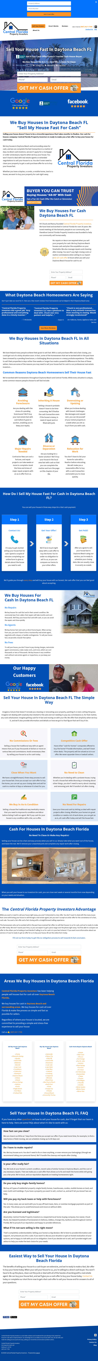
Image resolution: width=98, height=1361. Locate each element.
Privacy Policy (92, 1339)
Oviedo (81, 1053)
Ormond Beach (49, 1093)
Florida (18, 1054)
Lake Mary (49, 1069)
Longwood (49, 1076)
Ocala (49, 1087)
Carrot (38, 1353)
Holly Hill (49, 1059)
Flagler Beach (18, 1089)
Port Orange (81, 1059)
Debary (18, 1078)
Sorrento (81, 1068)
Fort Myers (18, 1091)
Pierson (81, 1057)
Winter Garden (81, 1087)
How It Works (54, 26)
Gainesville (49, 1054)
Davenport (18, 1074)
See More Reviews (48, 328)
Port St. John (81, 1061)
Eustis (18, 1087)
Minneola (49, 1078)
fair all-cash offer (60, 257)
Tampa (81, 1076)
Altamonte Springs (17, 1056)
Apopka (18, 1059)
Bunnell (18, 1065)
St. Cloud (81, 1070)
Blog (95, 1345)
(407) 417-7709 (86, 27)
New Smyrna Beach (49, 1082)
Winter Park (80, 1091)
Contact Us (89, 29)
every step (28, 580)
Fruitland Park (18, 1093)
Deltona (18, 1084)
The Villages (81, 1081)
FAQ (95, 29)
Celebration (17, 1071)
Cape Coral (18, 1067)
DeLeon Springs (18, 1082)
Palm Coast (81, 1055)
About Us (36, 30)
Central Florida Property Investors (77, 223)
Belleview (18, 1063)
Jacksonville (49, 1061)
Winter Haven (81, 1089)
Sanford (81, 1063)
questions (27, 1119)
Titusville (81, 1083)
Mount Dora (49, 1080)
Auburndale (17, 1061)
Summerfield (81, 1074)
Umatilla (80, 1085)
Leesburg (49, 1074)
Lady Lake (49, 1065)
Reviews (65, 26)
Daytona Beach (47, 994)
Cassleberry (17, 1069)
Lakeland (49, 1071)
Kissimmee (49, 1063)
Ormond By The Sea (49, 1095)
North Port (49, 1084)
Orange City (49, 1089)
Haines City (49, 1056)
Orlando (49, 1091)
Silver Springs (81, 1066)
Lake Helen (49, 1067)
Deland (18, 1080)
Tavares (81, 1078)
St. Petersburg (80, 1072)
